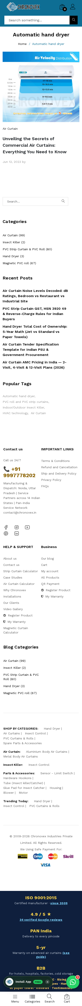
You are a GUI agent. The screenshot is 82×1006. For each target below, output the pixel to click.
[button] (28, 982)
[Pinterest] (6, 533)
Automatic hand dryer (19, 396)
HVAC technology (15, 413)
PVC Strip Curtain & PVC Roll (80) (27, 249)
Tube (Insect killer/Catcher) (23, 783)
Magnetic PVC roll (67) (19, 263)
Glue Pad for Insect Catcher (24, 788)
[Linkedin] (16, 533)
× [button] (47, 982)
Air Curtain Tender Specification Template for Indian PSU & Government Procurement (31, 349)
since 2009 (59, 903)
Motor (23, 792)
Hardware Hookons (17, 778)
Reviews (42, 988)
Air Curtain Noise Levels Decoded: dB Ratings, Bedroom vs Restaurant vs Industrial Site (35, 296)
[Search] (74, 20)
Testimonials (62, 988)
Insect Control (35, 733)
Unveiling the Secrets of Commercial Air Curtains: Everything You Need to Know (35, 145)
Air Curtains (11, 733)
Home (22, 44)
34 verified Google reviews (41, 919)
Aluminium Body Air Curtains (46, 751)
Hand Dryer (52, 728)
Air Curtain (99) (14, 235)
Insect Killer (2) (14, 242)
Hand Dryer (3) (13, 256)
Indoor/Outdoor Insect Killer (23, 407)
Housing (55, 788)
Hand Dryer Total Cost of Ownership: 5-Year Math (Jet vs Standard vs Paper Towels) (35, 331)
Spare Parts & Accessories (22, 743)
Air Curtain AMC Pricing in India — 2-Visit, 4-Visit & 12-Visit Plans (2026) (34, 364)
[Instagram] (16, 527)
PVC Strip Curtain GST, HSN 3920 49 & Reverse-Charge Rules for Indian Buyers (34, 313)
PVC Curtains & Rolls (18, 738)
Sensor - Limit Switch (56, 773)
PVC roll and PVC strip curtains (25, 401)
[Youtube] (27, 527)
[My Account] (72, 7)
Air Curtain (10, 128)
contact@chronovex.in (19, 512)
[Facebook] (6, 527)
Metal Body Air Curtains (20, 756)
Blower (8, 792)
